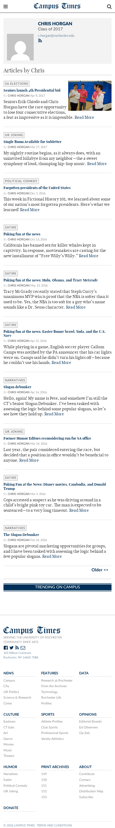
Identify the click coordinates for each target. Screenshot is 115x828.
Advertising (87, 785)
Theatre (8, 755)
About (85, 767)
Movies (8, 744)
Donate (10, 808)
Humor (10, 767)
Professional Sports (54, 733)
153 (44, 797)
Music (7, 750)
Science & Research (17, 697)
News (8, 673)
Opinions (88, 714)
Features (49, 673)
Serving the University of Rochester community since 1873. (32, 639)
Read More (84, 118)
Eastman (9, 721)
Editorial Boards (90, 721)
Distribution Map (91, 791)
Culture (11, 714)
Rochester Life (51, 697)
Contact (84, 779)
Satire (10, 227)
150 (44, 779)
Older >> (99, 570)
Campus (9, 680)
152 (44, 791)
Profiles (46, 703)
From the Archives (54, 686)
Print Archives (55, 767)
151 (44, 785)
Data (84, 673)
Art (5, 733)
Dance (8, 738)
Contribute (86, 774)
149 (44, 774)
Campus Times (57, 6)
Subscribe (86, 797)
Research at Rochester (56, 680)
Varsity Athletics (52, 738)
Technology (49, 692)
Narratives (15, 380)
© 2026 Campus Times (19, 825)
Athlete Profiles (52, 721)
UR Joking (14, 135)
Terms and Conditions (54, 825)
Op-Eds (84, 733)
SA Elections (16, 83)
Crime (7, 703)
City (6, 686)
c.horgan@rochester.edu (56, 36)
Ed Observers (88, 727)
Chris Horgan (18, 95)
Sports (47, 714)
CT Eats (8, 727)
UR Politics (11, 692)
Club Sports (49, 727)
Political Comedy (21, 181)
